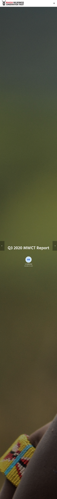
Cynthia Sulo (29, 264)
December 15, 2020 (28, 266)
